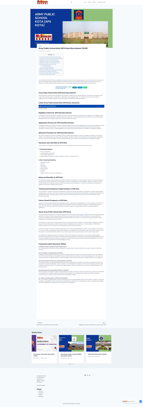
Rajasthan (81, 214)
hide (53, 54)
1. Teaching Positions (46, 65)
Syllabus (94, 2)
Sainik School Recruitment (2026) (97, 354)
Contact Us (41, 392)
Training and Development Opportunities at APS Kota (51, 70)
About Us (41, 391)
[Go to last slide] (33, 349)
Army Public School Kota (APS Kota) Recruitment (50, 57)
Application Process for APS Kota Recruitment (49, 61)
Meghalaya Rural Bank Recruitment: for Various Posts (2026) (92, 323)
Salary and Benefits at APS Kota (46, 68)
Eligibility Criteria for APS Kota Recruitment (48, 59)
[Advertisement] (71, 301)
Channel (74, 87)
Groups (85, 87)
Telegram (80, 87)
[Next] (109, 349)
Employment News (101, 2)
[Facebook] (85, 375)
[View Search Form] (71, 2)
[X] (87, 375)
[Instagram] (89, 375)
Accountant (43, 165)
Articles (89, 2)
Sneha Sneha (42, 50)
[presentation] (44, 343)
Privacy (40, 394)
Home (85, 2)
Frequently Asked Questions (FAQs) (47, 74)
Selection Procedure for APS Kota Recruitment (49, 62)
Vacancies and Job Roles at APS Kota (47, 64)
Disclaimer (41, 396)
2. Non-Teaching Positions (47, 67)
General (40, 46)
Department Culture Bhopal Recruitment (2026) (47, 323)
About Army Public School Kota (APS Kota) (49, 72)
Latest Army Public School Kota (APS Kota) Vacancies (51, 58)
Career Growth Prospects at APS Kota (47, 71)
